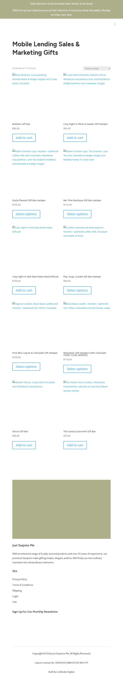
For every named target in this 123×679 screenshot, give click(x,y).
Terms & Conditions (22, 585)
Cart (14, 601)
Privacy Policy (19, 579)
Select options (26, 214)
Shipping (17, 590)
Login (15, 596)
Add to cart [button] (24, 138)
